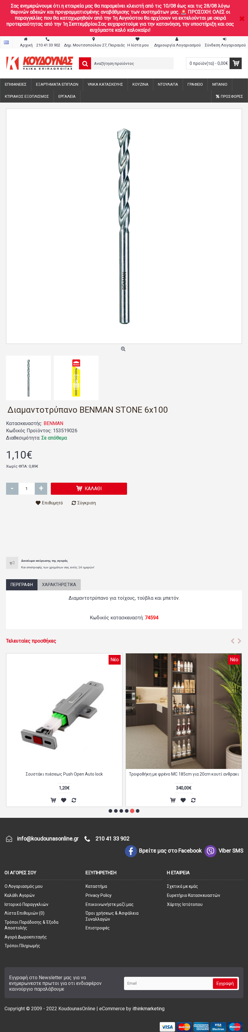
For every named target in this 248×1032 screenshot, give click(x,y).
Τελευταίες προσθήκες (31, 641)
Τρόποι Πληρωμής (22, 945)
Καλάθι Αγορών (20, 895)
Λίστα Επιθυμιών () (24, 913)
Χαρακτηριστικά (59, 584)
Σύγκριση (86, 502)
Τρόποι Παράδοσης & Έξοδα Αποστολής (31, 925)
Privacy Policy (99, 895)
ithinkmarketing (148, 1008)
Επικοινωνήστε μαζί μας (110, 904)
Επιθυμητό (52, 502)
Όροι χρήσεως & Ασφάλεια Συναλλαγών (112, 916)
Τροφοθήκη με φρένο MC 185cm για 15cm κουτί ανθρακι (64, 774)
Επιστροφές (98, 928)
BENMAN (53, 423)
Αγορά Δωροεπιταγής (26, 937)
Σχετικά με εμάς (182, 886)
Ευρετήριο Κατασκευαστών (193, 895)
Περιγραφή (22, 584)
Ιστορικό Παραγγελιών (26, 904)
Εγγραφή (225, 983)
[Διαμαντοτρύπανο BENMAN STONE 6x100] (124, 226)
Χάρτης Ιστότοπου (185, 904)
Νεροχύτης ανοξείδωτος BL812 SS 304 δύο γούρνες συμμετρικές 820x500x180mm (183, 776)
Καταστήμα (96, 886)
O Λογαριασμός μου (24, 886)
